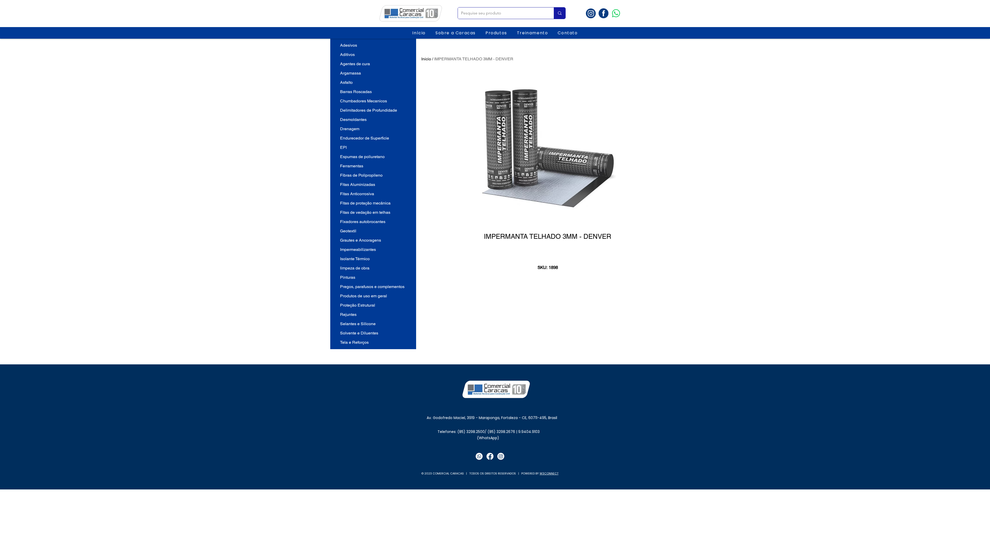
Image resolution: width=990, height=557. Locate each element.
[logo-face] (603, 13)
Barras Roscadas (356, 91)
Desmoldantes (353, 119)
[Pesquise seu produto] (559, 13)
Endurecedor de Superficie (364, 138)
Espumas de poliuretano (362, 156)
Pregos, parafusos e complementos (372, 286)
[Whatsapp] (616, 13)
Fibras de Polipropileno (361, 175)
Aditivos (347, 54)
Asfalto (346, 82)
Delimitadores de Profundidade (368, 110)
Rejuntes (348, 314)
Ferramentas (351, 165)
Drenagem (349, 128)
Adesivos (348, 45)
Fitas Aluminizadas (357, 184)
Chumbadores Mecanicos (363, 101)
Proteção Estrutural (357, 305)
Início (426, 58)
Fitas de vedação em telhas (365, 212)
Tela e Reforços (354, 342)
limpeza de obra (354, 268)
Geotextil (348, 230)
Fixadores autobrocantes (362, 221)
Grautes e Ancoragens (360, 240)
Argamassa (350, 73)
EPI (343, 147)
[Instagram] (500, 456)
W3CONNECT (549, 473)
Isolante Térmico (355, 258)
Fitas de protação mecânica (365, 203)
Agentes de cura (355, 63)
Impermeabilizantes (358, 249)
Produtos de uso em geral (363, 295)
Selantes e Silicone (358, 323)
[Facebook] (489, 456)
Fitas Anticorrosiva (357, 193)
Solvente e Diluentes (359, 333)
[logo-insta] (591, 13)
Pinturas (347, 277)
